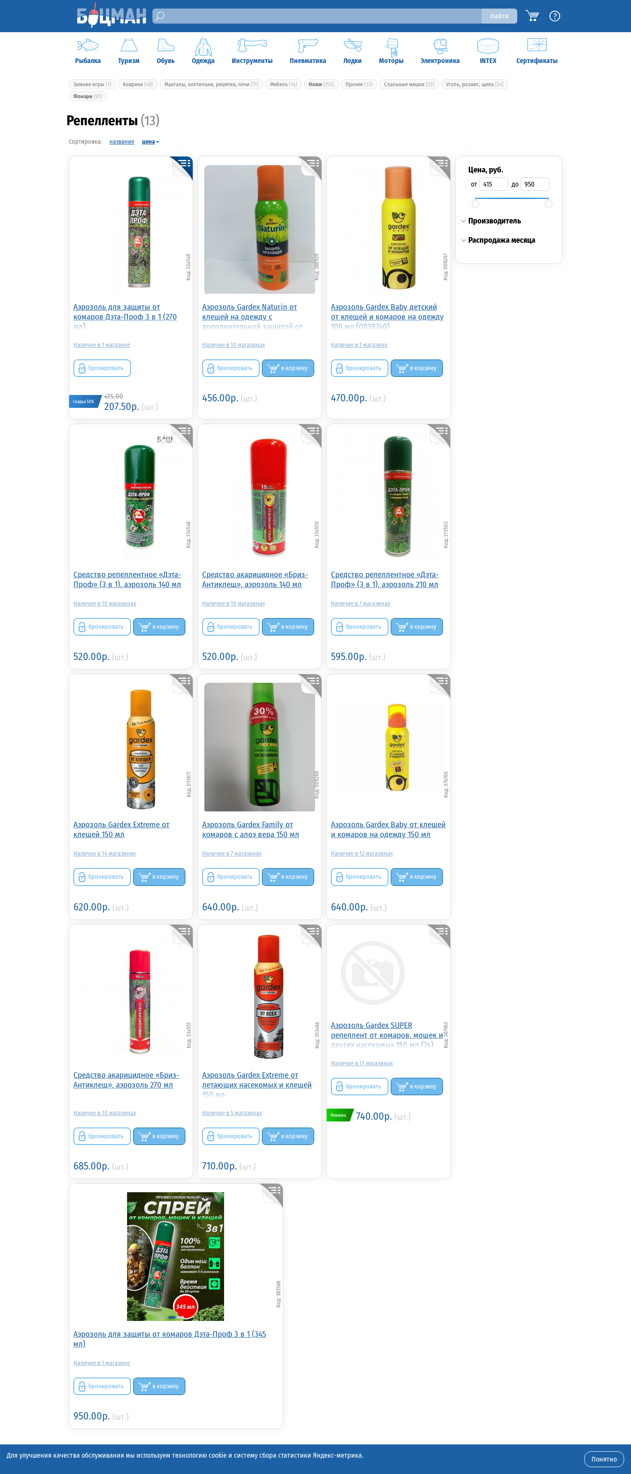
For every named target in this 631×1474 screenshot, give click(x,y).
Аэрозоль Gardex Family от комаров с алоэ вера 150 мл (250, 829)
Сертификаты (537, 61)
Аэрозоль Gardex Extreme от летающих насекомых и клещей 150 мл (257, 1084)
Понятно (604, 1459)
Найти (499, 16)
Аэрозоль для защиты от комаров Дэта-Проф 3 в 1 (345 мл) (169, 1339)
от (474, 184)
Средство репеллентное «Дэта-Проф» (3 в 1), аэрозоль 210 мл (385, 579)
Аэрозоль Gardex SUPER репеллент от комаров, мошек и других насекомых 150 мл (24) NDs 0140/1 (387, 1034)
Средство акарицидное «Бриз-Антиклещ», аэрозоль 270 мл (126, 1080)
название (121, 141)
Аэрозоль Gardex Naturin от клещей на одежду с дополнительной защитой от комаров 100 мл (252, 316)
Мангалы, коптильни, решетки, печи (211, 84)
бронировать (106, 368)
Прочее (359, 84)
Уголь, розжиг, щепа (475, 84)
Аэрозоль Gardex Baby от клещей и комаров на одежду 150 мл (388, 829)
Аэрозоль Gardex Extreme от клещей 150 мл (121, 829)
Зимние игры (92, 84)
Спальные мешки (409, 84)
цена (148, 141)
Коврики (138, 84)
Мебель (283, 84)
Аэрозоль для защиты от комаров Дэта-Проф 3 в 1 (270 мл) (125, 316)
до (515, 184)
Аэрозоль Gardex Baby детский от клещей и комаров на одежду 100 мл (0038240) (387, 316)
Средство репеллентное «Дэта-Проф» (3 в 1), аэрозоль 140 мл (127, 579)
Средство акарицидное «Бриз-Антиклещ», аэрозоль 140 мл (255, 579)
